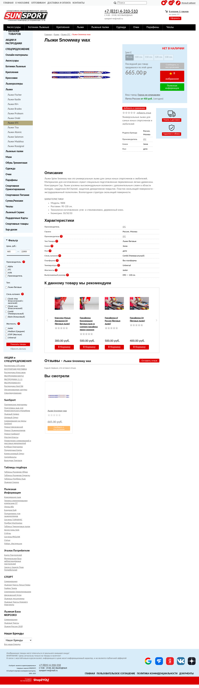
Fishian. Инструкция (13, 544)
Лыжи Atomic (15, 132)
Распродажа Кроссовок (15, 372)
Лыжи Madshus (16, 141)
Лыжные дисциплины (14, 599)
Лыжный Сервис (15, 212)
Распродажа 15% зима (14, 366)
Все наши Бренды (12, 644)
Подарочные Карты (17, 218)
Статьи (7, 540)
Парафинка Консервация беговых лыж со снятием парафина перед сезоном (89, 324)
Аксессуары (12, 60)
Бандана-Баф (10, 510)
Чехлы (9, 206)
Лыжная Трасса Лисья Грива (17, 585)
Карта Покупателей (13, 555)
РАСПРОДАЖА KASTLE (14, 376)
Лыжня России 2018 (13, 626)
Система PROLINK (12, 537)
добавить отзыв (144, 113)
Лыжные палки (14, 151)
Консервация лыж (12, 497)
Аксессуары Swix (11, 530)
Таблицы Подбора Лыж (15, 479)
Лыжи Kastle (14, 99)
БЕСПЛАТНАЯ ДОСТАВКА (15, 369)
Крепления (12, 72)
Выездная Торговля (13, 460)
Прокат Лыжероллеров (14, 430)
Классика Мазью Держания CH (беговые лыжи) (63, 321)
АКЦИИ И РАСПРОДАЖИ (14, 42)
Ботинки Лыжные (16, 66)
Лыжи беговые (15, 287)
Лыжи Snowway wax (57, 411)
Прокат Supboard (11, 434)
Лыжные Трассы (11, 623)
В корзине (179, 11)
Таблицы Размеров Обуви (16, 472)
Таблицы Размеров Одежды (17, 475)
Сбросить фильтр (18, 349)
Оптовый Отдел (11, 417)
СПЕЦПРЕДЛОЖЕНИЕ (17, 49)
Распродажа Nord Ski (13, 386)
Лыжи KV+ (13, 104)
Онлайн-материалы (17, 55)
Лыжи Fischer (15, 95)
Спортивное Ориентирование (15, 188)
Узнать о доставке (171, 120)
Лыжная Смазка (11, 482)
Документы (186, 673)
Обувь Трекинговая (16, 163)
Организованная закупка (15, 390)
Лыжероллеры (14, 84)
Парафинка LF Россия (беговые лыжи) (112, 321)
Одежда (10, 168)
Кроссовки (11, 78)
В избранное (172, 76)
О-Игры (7, 533)
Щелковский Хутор (12, 595)
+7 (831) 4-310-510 (121, 11)
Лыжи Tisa (13, 127)
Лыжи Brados (15, 109)
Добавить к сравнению (134, 108)
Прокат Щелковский (13, 427)
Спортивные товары (17, 224)
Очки (8, 174)
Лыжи (9, 89)
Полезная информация (172, 87)
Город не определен (149, 95)
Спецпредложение (12, 393)
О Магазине (22, 3)
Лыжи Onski (14, 118)
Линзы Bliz (9, 507)
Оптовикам (38, 3)
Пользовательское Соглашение (116, 673)
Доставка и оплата (59, 3)
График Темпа (10, 588)
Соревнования (10, 581)
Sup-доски (11, 229)
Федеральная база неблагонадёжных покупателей (12, 561)
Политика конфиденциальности (157, 673)
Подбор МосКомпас (13, 523)
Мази (9, 157)
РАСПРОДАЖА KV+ (12, 383)
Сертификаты (10, 457)
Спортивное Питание (17, 195)
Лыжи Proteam (15, 113)
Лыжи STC (13, 123)
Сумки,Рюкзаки (14, 201)
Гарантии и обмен (171, 134)
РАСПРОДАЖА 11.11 (13, 379)
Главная (8, 3)
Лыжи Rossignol (16, 146)
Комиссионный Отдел (14, 454)
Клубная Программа (13, 447)
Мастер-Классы (11, 437)
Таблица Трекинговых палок (17, 526)
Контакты (79, 3)
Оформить (175, 18)
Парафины (12, 180)
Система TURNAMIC (13, 520)
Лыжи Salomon (15, 137)
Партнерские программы (15, 405)
